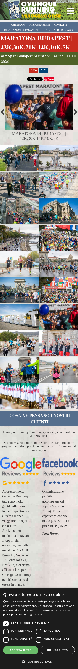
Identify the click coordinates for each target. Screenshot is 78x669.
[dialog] (39, 628)
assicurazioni (39, 24)
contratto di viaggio (60, 29)
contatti (60, 24)
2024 (34, 70)
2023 (43, 70)
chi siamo (18, 24)
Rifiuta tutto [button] (57, 650)
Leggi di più (34, 614)
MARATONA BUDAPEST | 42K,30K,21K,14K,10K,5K (37, 43)
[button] (39, 661)
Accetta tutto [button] (21, 650)
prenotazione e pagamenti (21, 29)
